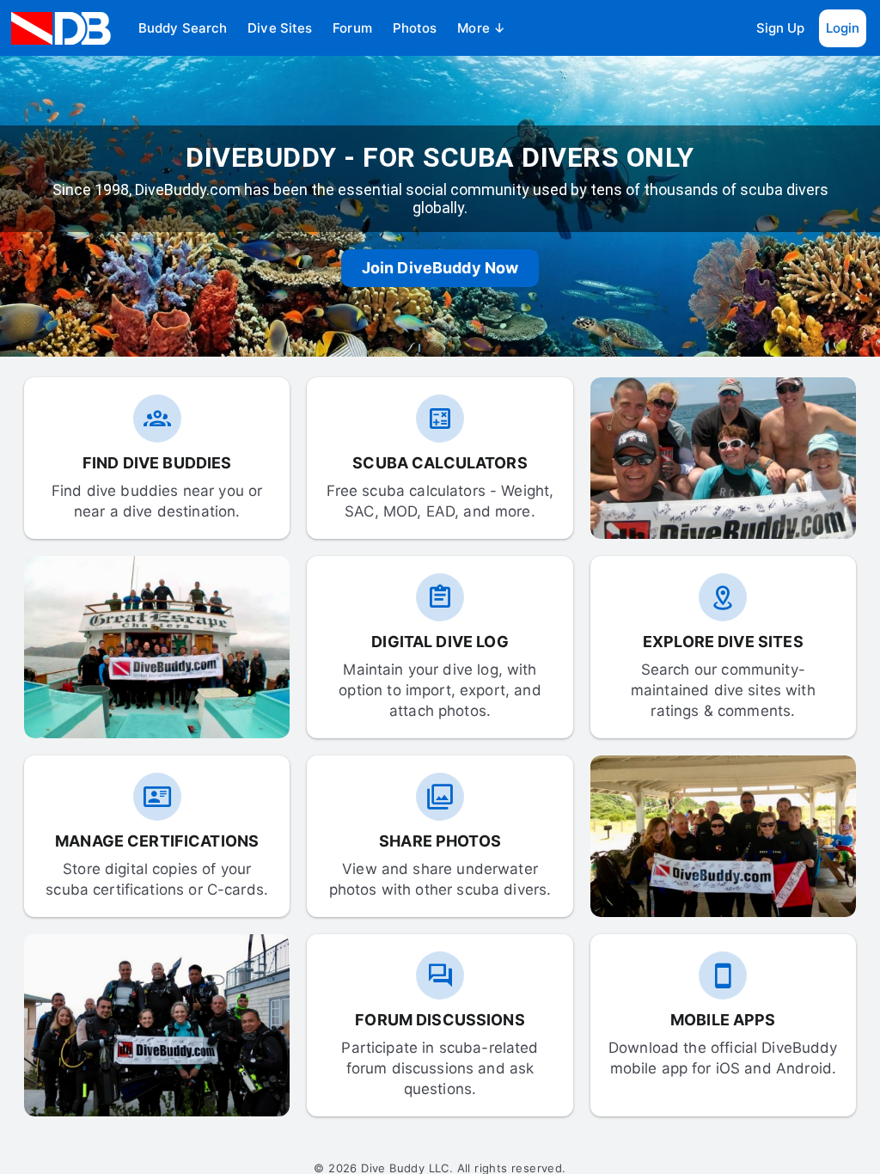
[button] (182, 28)
